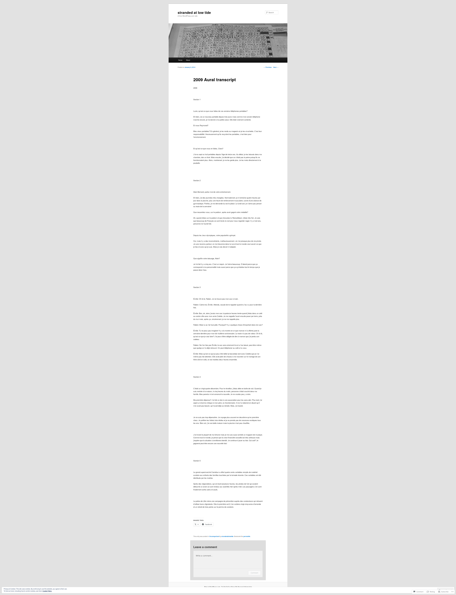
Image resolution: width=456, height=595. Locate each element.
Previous (268, 67)
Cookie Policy (47, 591)
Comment (254, 573)
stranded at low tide (194, 12)
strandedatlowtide (227, 536)
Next (275, 67)
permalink (246, 536)
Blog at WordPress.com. (212, 587)
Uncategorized (214, 536)
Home (180, 60)
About (188, 60)
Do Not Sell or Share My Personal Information (236, 587)
